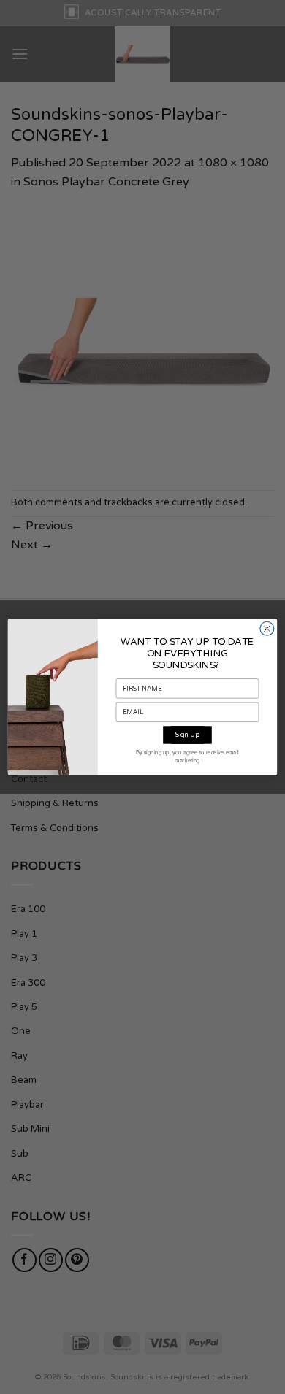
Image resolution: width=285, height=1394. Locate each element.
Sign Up (187, 735)
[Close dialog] (267, 628)
